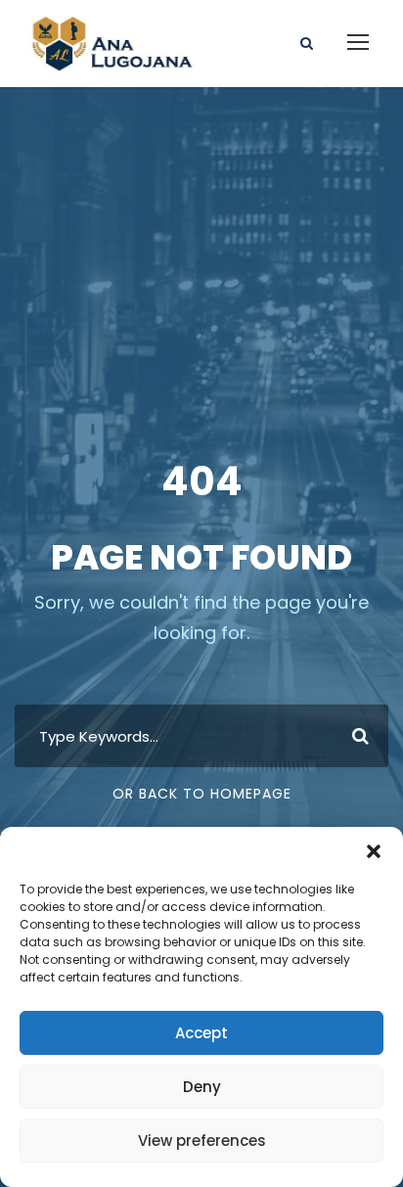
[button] (373, 851)
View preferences (202, 1140)
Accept (201, 1033)
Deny (202, 1086)
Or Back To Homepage (201, 793)
